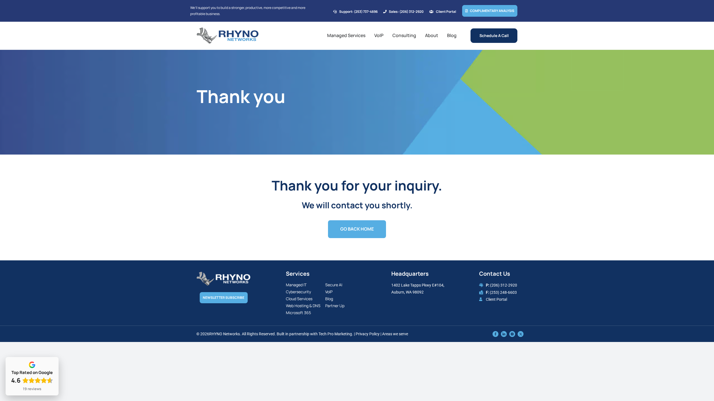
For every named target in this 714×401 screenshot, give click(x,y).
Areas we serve (395, 334)
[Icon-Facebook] (495, 333)
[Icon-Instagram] (512, 333)
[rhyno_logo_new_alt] (223, 274)
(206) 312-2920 (503, 285)
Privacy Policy (368, 334)
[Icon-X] (521, 333)
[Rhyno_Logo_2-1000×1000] (228, 29)
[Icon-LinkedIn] (504, 333)
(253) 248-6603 (503, 292)
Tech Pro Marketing (335, 334)
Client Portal (496, 299)
